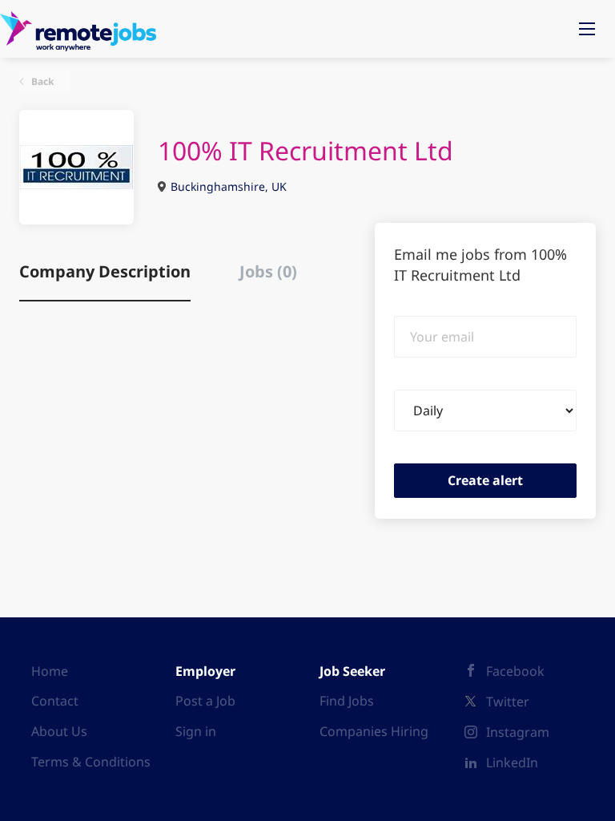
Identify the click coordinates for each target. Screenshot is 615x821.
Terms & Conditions (91, 761)
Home (49, 671)
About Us (59, 731)
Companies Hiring (374, 731)
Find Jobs (347, 701)
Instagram (517, 732)
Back (41, 81)
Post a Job (205, 701)
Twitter (507, 701)
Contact (54, 701)
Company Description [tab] (105, 271)
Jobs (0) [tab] (268, 271)
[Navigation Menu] (587, 29)
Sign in (195, 731)
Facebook (515, 671)
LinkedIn (512, 762)
